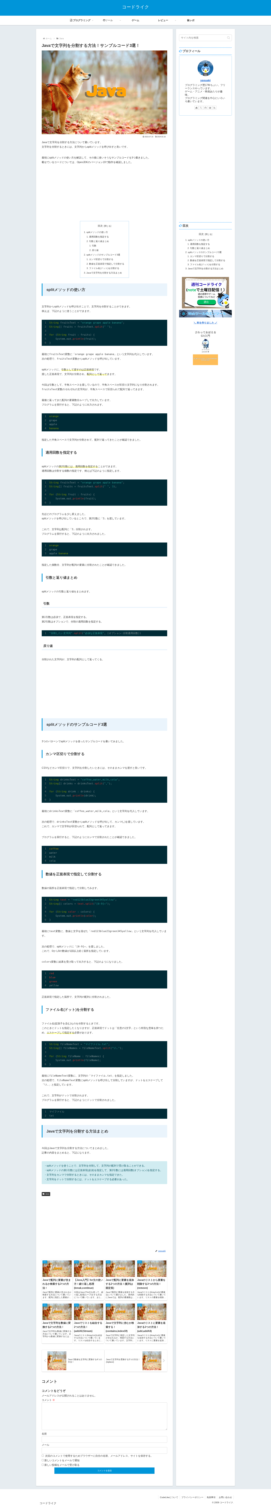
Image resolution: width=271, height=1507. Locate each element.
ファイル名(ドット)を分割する (104, 268)
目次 (100, 225)
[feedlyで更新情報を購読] (210, 108)
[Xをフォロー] (201, 108)
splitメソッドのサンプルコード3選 (103, 254)
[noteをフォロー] (205, 108)
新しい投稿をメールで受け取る (62, 1465)
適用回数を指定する (99, 236)
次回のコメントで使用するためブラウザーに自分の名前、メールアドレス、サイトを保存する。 (99, 1455)
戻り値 (95, 250)
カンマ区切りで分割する (101, 259)
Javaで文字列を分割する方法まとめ (104, 272)
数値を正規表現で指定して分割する (106, 264)
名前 (44, 1433)
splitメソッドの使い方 (97, 232)
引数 (94, 245)
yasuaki (205, 80)
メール (45, 1445)
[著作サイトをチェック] (196, 108)
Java (47, 1194)
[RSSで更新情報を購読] (214, 108)
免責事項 (211, 1497)
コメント (48, 1400)
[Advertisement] (104, 193)
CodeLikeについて (169, 1497)
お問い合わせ (225, 1497)
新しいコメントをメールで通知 (62, 1460)
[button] (228, 38)
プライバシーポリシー (192, 1497)
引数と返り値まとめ (99, 241)
